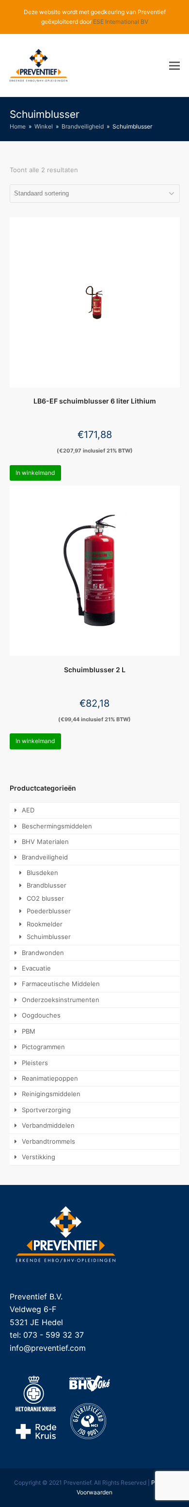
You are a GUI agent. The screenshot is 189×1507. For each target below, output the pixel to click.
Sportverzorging (46, 1110)
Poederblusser (49, 911)
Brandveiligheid (45, 857)
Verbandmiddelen (48, 1125)
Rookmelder (45, 924)
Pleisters (35, 1063)
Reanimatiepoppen (50, 1078)
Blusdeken (42, 872)
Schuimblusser (49, 936)
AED (28, 810)
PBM (28, 1031)
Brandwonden (43, 952)
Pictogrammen (43, 1047)
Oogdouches (41, 1015)
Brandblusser (46, 885)
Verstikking (38, 1157)
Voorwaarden (94, 1492)
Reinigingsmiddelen (51, 1094)
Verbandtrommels (48, 1141)
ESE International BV (120, 21)
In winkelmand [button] (35, 472)
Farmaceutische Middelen (61, 984)
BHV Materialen (45, 841)
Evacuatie (36, 968)
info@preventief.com (48, 1348)
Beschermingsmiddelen (57, 826)
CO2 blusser (45, 898)
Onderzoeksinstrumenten (60, 1000)
